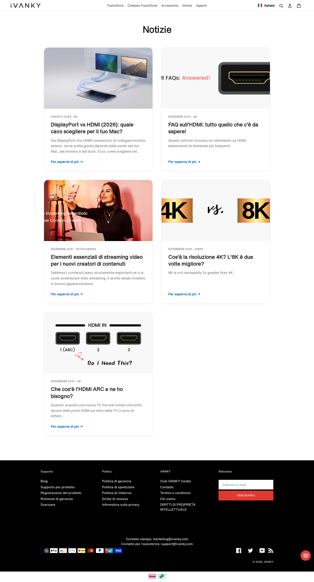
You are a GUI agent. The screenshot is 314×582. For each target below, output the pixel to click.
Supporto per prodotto (58, 487)
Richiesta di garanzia (57, 498)
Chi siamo (167, 498)
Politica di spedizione (118, 487)
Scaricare (48, 504)
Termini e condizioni (175, 492)
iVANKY (268, 562)
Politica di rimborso (117, 492)
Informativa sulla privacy (120, 504)
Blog (44, 481)
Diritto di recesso (115, 498)
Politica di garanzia (116, 481)
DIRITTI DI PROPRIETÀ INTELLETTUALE (177, 507)
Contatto (166, 487)
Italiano (269, 5)
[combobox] (266, 5)
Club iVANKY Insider (175, 481)
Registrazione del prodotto (61, 492)
